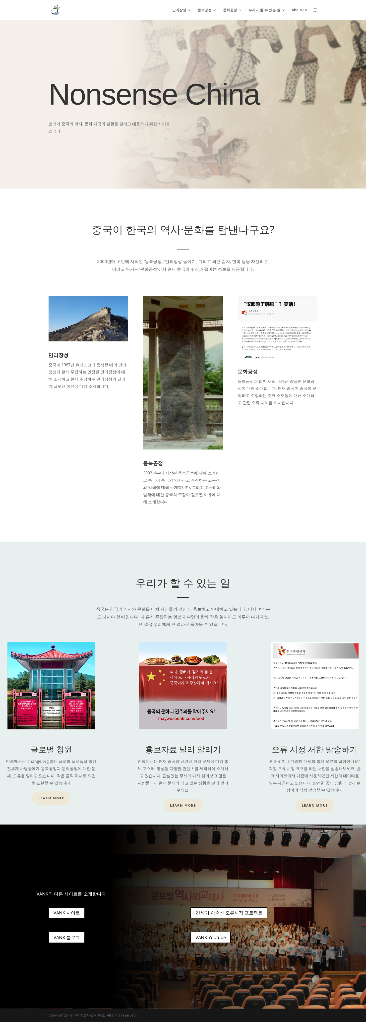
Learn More (51, 798)
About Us (299, 10)
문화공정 (230, 10)
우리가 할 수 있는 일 (264, 10)
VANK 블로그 (67, 937)
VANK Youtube (210, 937)
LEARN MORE (315, 805)
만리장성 (179, 10)
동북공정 (205, 10)
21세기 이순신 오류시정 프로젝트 (228, 913)
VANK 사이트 (67, 913)
